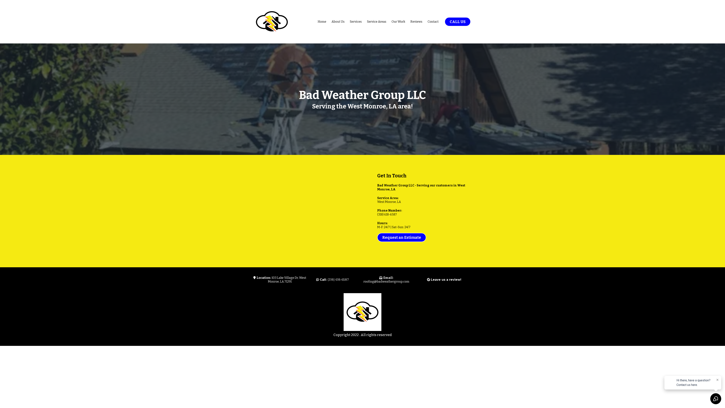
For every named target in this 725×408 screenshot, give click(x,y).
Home (322, 21)
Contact (433, 21)
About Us (338, 21)
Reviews (416, 21)
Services (356, 21)
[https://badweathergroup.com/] (272, 22)
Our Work (398, 21)
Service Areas (376, 21)
